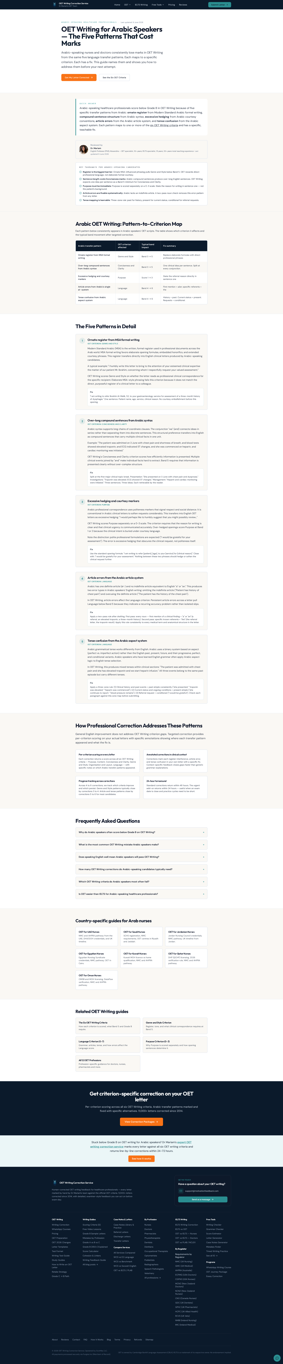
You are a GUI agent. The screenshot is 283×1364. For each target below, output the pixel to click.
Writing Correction (60, 1224)
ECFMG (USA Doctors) (185, 1274)
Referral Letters (121, 1232)
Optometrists (150, 1255)
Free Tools (157, 4)
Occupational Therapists (156, 1251)
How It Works (97, 1339)
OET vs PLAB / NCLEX (185, 1242)
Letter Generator (214, 1238)
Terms (117, 1339)
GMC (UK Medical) (184, 1266)
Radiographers (151, 1264)
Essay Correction (214, 1276)
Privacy (127, 1339)
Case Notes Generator (217, 1242)
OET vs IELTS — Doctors (186, 1238)
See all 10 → (212, 1255)
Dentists (148, 1242)
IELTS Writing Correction (186, 1224)
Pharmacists (150, 1233)
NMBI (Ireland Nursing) (185, 1320)
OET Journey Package (216, 1271)
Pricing (171, 4)
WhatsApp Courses (61, 1229)
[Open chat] (277, 1358)
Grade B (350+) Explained (95, 1246)
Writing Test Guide (61, 1255)
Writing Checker (213, 1224)
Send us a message (201, 1199)
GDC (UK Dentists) (184, 1302)
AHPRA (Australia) (183, 1270)
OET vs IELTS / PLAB (123, 1270)
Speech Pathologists (154, 1269)
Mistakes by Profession (93, 1238)
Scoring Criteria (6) (92, 1224)
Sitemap (149, 1339)
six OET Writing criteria (164, 125)
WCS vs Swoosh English (125, 1266)
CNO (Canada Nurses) (185, 1298)
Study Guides (58, 1260)
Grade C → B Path (60, 1276)
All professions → (152, 1277)
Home (117, 4)
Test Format (57, 1251)
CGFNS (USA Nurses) (185, 1279)
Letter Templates (60, 1246)
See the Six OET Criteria (114, 77)
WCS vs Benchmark (123, 1261)
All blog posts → (90, 1264)
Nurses (147, 1224)
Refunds (138, 1339)
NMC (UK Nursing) (183, 1261)
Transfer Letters (121, 1241)
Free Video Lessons (92, 1229)
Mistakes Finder (213, 1246)
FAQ (85, 1339)
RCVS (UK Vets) (182, 1316)
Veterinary (149, 1273)
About (55, 1339)
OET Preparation (60, 1238)
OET (126, 4)
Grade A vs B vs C (91, 1242)
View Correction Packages (139, 1121)
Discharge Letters (122, 1236)
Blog (109, 1339)
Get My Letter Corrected (77, 77)
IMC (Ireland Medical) (185, 1324)
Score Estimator (213, 1233)
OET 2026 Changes (61, 1242)
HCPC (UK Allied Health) (186, 1311)
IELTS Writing (141, 4)
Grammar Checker (215, 1229)
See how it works (141, 1158)
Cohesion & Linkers (92, 1255)
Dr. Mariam (96, 148)
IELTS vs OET (181, 1229)
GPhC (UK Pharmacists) (186, 1307)
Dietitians (148, 1246)
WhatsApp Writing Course (218, 1267)
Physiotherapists (152, 1238)
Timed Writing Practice (217, 1251)
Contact (76, 1339)
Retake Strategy (59, 1271)
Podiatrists (149, 1260)
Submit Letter (218, 4)
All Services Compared (124, 1252)
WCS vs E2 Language (124, 1257)
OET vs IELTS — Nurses (186, 1233)
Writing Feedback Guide (94, 1260)
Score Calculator (90, 1251)
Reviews (183, 4)
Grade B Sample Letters (94, 1233)
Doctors (148, 1229)
